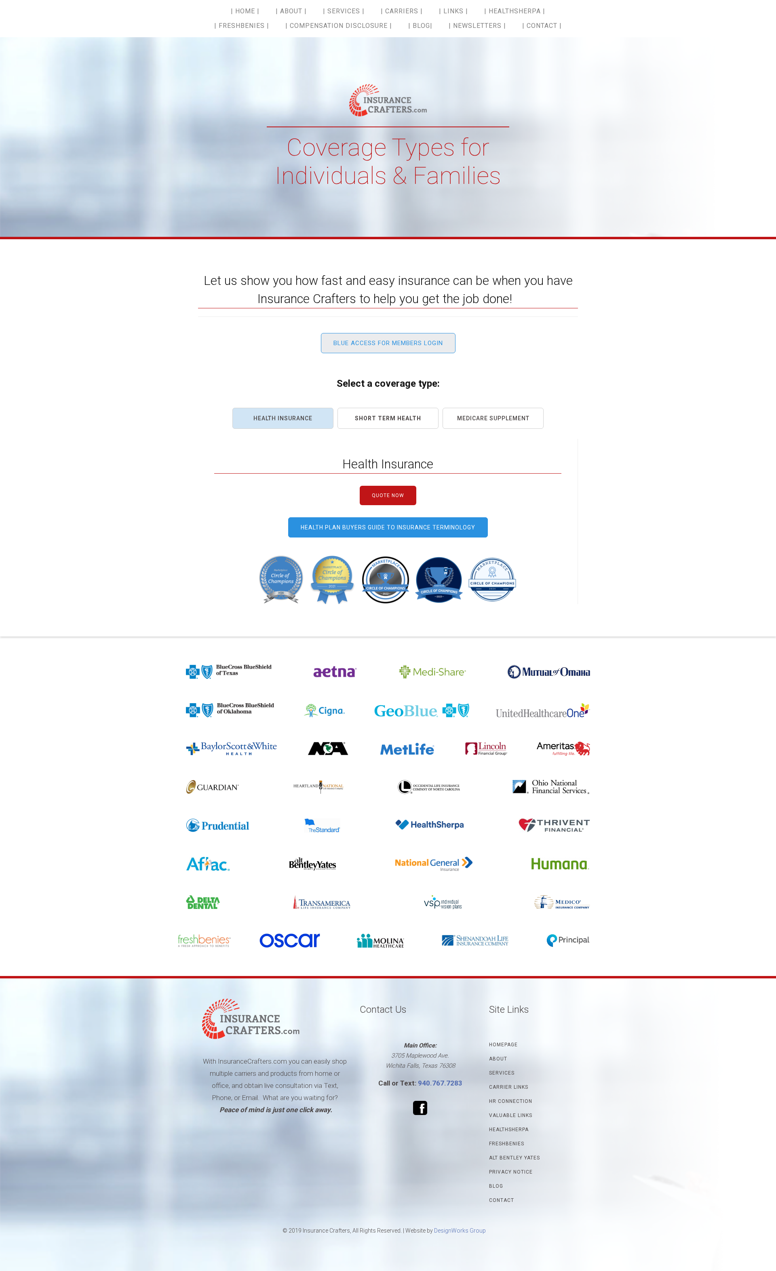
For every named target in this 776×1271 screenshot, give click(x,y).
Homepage (503, 1045)
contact (501, 1200)
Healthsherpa (509, 1129)
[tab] (282, 418)
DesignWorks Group (460, 1230)
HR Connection (510, 1101)
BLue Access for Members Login (388, 343)
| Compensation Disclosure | (338, 26)
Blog (496, 1186)
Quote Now (388, 495)
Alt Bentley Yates (514, 1158)
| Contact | (542, 26)
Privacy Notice (511, 1172)
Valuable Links (510, 1115)
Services (502, 1073)
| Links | (453, 11)
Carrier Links (508, 1087)
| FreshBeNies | (241, 26)
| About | (291, 11)
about (498, 1059)
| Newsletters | (477, 26)
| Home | (245, 11)
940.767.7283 (440, 1083)
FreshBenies (506, 1144)
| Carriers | (402, 11)
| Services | (344, 11)
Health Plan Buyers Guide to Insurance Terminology (388, 527)
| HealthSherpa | (514, 11)
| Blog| (420, 26)
